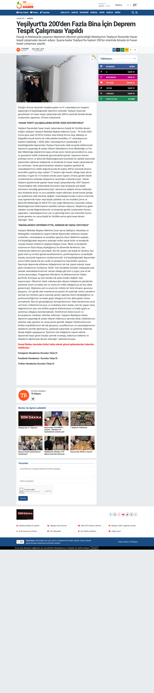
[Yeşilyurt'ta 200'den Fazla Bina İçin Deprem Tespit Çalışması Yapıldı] (56, 78)
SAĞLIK (109, 12)
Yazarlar (45, 12)
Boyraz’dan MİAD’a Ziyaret (81, 452)
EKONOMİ (84, 12)
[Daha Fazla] (127, 50)
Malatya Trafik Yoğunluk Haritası (123, 526)
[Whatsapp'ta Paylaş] (122, 50)
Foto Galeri (23, 12)
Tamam (94, 548)
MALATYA (65, 12)
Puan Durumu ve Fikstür (28, 531)
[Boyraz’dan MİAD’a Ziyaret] (82, 443)
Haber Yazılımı (123, 542)
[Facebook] (111, 514)
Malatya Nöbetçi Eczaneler (29, 526)
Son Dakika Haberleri (88, 531)
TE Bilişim (36, 393)
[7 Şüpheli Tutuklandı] (82, 418)
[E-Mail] (33, 399)
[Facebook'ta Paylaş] (114, 50)
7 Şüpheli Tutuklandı (78, 427)
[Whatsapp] (136, 514)
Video (35, 12)
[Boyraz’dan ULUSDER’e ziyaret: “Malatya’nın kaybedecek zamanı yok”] (56, 418)
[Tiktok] (127, 514)
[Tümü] (134, 58)
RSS (21, 542)
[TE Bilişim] (23, 395)
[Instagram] (119, 514)
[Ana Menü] (136, 12)
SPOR (102, 12)
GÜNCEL (94, 12)
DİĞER (117, 12)
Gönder (23, 498)
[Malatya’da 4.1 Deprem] (30, 418)
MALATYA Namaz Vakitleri (91, 526)
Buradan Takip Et (48, 353)
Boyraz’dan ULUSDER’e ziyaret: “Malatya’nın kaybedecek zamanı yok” (54, 429)
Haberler (20, 18)
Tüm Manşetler (55, 531)
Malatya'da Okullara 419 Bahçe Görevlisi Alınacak (54, 453)
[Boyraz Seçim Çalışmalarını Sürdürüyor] (30, 443)
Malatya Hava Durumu (58, 526)
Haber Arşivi (116, 531)
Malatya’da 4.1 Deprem (27, 428)
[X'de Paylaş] (118, 50)
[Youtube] (123, 514)
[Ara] (133, 12)
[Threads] (131, 514)
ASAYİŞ (74, 12)
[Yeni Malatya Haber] (24, 4)
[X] (115, 514)
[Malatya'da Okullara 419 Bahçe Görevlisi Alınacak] (56, 443)
